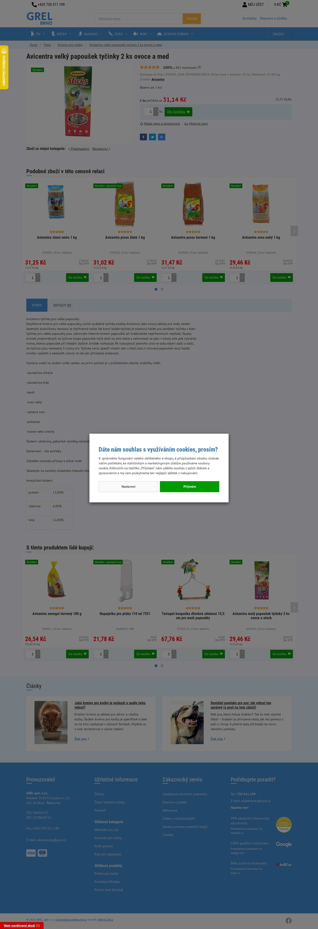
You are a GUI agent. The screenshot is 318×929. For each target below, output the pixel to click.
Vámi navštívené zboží (19, 925)
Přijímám (189, 486)
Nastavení (128, 486)
